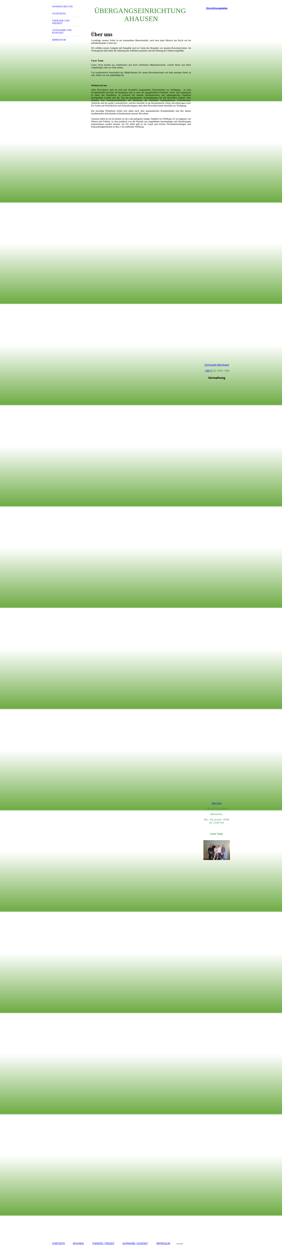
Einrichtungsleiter (217, 8)
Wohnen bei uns (62, 6)
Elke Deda (217, 803)
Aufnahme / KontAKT (135, 1243)
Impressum (59, 40)
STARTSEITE (58, 1243)
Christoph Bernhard (216, 365)
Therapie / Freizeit (103, 1243)
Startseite (59, 13)
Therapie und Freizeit (61, 21)
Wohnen (78, 1243)
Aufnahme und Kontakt (62, 31)
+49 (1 (208, 370)
